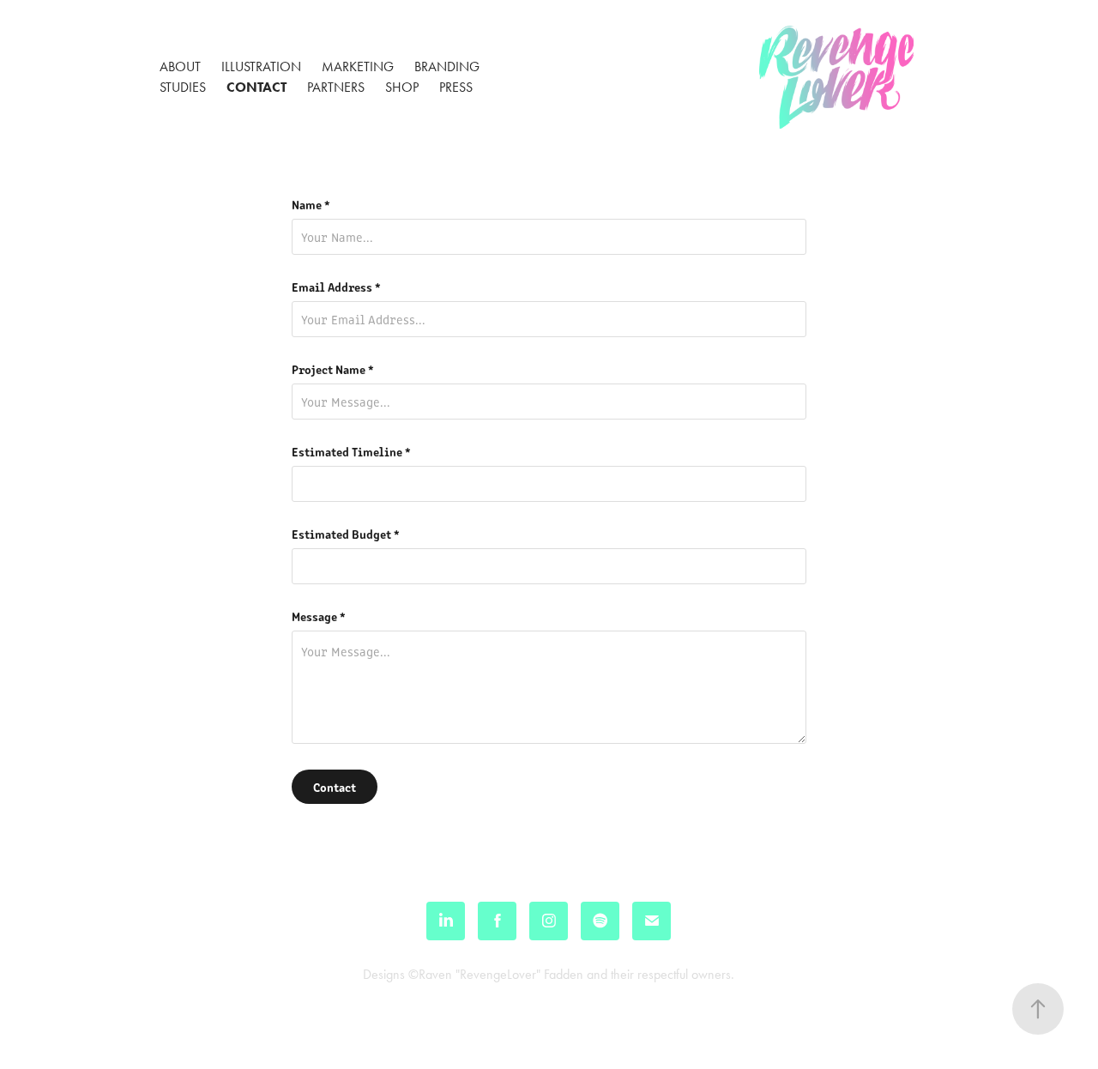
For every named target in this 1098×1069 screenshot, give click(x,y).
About (180, 66)
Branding (447, 66)
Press (456, 87)
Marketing (358, 66)
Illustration (261, 66)
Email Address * (336, 287)
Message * (319, 616)
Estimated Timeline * (351, 451)
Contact (256, 87)
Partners (336, 87)
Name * (311, 204)
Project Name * (333, 369)
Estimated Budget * (346, 534)
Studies (183, 87)
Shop (402, 87)
